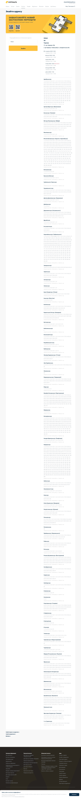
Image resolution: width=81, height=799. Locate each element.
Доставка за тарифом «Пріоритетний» (28, 756)
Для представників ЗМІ (11, 774)
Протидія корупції (10, 772)
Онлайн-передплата (64, 757)
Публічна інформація (10, 763)
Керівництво (9, 761)
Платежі (43, 764)
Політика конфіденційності (19, 796)
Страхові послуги (63, 763)
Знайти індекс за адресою (12, 732)
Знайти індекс (62, 773)
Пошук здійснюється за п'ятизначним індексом (20, 37)
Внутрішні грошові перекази (47, 755)
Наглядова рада (9, 759)
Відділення (34, 6)
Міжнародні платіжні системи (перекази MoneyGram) (48, 758)
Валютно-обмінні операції (47, 771)
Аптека (12, 6)
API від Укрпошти (63, 781)
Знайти (23, 48)
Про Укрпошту (9, 755)
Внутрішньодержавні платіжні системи (48, 761)
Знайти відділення (10, 734)
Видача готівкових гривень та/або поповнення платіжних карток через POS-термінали (49, 768)
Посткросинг (62, 769)
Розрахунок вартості (28, 772)
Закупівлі (8, 768)
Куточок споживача (10, 757)
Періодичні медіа (63, 765)
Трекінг (18, 6)
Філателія (41, 6)
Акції (7, 778)
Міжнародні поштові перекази (30, 762)
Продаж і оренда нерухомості (13, 770)
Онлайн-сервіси (63, 755)
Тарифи (28, 6)
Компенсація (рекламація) (12, 782)
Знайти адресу (62, 775)
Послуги (23, 6)
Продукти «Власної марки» (65, 761)
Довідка (8, 736)
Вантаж (25, 768)
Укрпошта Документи (28, 760)
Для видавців (62, 767)
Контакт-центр (9, 780)
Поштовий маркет (63, 759)
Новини (7, 776)
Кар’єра (47, 6)
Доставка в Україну (28, 766)
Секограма (61, 771)
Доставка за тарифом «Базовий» (31, 758)
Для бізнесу (53, 6)
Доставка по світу (28, 764)
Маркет (7, 6)
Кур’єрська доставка (28, 770)
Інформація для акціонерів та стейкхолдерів (12, 766)
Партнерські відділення (64, 783)
